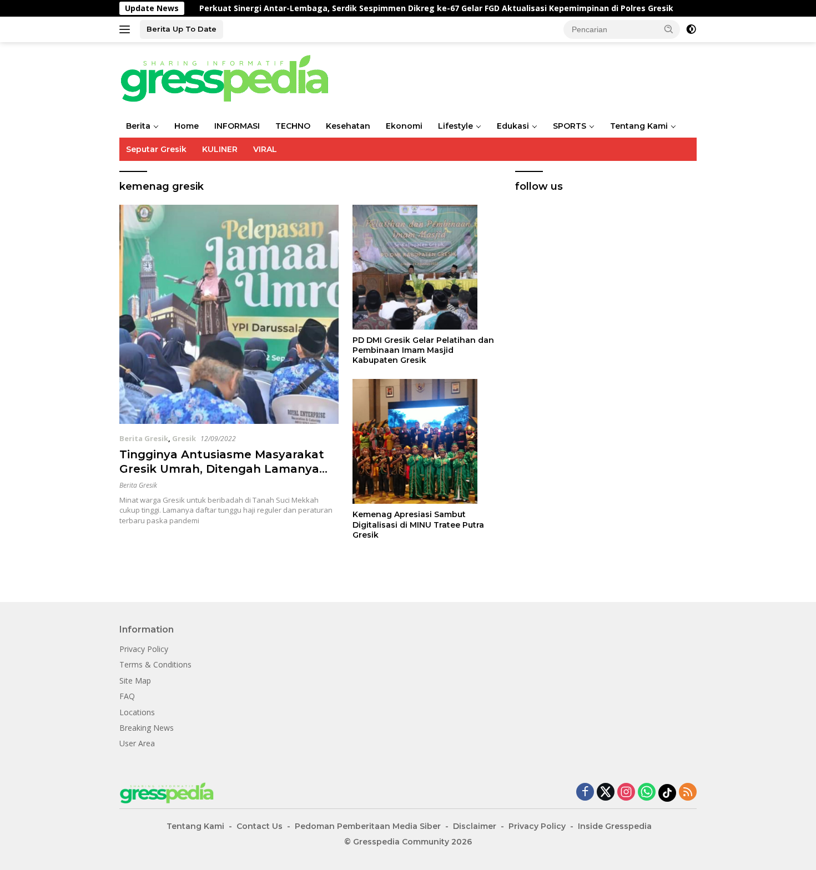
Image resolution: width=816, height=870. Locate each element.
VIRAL (265, 149)
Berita (138, 126)
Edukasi (513, 126)
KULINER (220, 149)
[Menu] (126, 29)
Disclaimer (474, 826)
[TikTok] (667, 793)
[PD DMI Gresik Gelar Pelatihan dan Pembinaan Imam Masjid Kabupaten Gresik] (425, 267)
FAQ (127, 696)
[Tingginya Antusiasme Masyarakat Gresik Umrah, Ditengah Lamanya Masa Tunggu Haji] (229, 314)
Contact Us (259, 826)
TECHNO (292, 126)
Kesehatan (348, 126)
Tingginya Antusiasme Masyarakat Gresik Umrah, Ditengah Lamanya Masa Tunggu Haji (221, 469)
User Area (137, 743)
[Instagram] (626, 792)
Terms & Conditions (155, 664)
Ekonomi (404, 126)
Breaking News (146, 727)
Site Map (135, 680)
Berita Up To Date (181, 28)
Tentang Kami (639, 126)
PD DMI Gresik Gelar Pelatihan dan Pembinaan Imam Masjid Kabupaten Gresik (423, 350)
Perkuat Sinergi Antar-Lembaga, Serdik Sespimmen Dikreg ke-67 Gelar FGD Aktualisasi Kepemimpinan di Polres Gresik (398, 8)
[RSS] (688, 792)
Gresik (184, 438)
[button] (669, 29)
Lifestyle (455, 126)
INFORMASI (237, 126)
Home (186, 126)
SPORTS (569, 126)
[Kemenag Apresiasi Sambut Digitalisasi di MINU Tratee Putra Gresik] (425, 441)
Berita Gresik (143, 438)
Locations (137, 712)
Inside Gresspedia (615, 826)
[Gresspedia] (230, 77)
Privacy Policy (143, 649)
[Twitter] (605, 792)
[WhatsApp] (647, 792)
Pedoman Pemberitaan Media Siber (368, 826)
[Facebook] (585, 792)
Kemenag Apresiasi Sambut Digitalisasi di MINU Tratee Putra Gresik (418, 524)
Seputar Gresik (156, 149)
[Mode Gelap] (691, 29)
